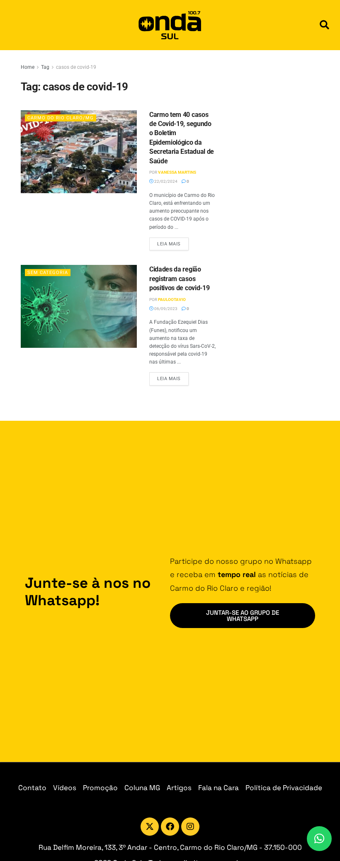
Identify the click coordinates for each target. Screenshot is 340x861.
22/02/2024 (165, 181)
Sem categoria (47, 272)
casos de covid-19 (76, 67)
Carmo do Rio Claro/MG (60, 118)
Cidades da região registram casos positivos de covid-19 (179, 278)
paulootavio (172, 299)
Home (27, 67)
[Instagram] (190, 826)
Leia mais (173, 242)
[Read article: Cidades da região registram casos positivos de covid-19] (79, 306)
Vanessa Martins (177, 172)
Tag (45, 67)
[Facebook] (170, 826)
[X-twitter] (150, 826)
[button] (324, 25)
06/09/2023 (165, 308)
